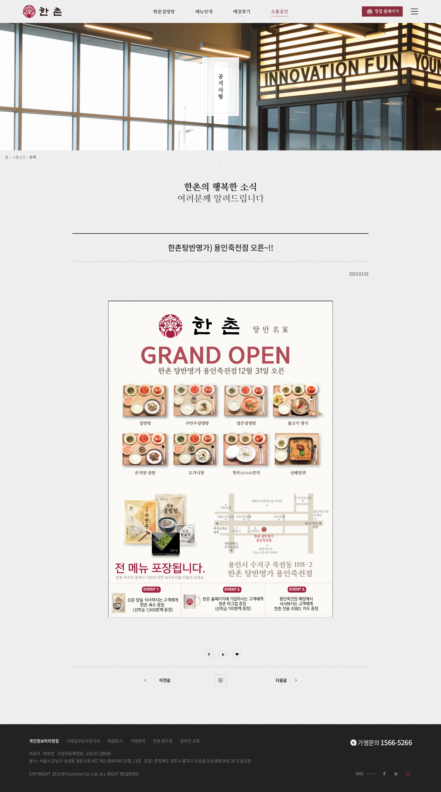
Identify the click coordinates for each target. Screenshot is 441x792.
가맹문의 (137, 741)
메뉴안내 (204, 11)
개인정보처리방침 (44, 741)
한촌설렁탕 (164, 11)
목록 (220, 680)
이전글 (164, 680)
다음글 (281, 680)
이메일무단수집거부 (83, 741)
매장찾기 (241, 11)
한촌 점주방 (163, 741)
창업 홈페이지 (387, 11)
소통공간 (279, 11)
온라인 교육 (190, 741)
